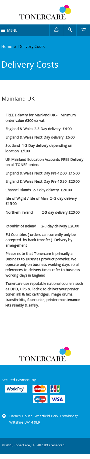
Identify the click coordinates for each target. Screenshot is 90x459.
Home (6, 46)
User (56, 29)
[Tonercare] (45, 12)
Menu (12, 30)
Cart (83, 29)
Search (70, 29)
